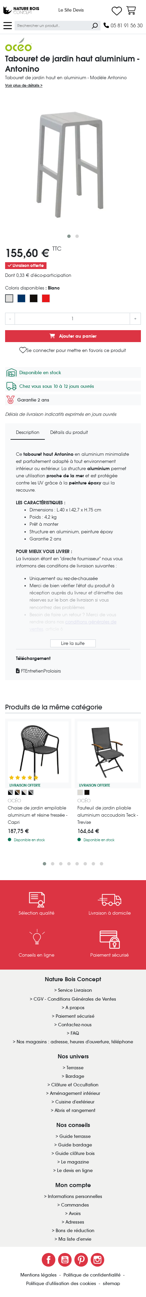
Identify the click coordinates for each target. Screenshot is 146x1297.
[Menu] (7, 25)
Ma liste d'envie (74, 1239)
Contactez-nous (75, 1025)
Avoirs (75, 1213)
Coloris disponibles (32, 288)
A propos (75, 1008)
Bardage (75, 1076)
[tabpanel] (73, 563)
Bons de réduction (75, 1230)
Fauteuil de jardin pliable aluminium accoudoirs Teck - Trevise (107, 815)
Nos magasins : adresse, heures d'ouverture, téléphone (75, 1042)
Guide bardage (75, 1145)
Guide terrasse (75, 1136)
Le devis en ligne (75, 1170)
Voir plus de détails (22, 85)
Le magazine (75, 1162)
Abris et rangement (75, 1110)
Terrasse (75, 1068)
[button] (69, 236)
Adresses (75, 1222)
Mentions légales (39, 1275)
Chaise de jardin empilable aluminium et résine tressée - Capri (37, 815)
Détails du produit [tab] (69, 432)
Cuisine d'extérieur (74, 1102)
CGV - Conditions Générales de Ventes (75, 999)
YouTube (65, 1260)
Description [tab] (27, 432)
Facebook (48, 1260)
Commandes (75, 1205)
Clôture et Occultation (74, 1085)
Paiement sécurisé (75, 1016)
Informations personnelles (75, 1196)
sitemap (111, 1283)
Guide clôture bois (75, 1153)
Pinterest (81, 1260)
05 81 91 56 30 (126, 25)
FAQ (75, 1033)
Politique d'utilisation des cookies (61, 1283)
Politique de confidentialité (92, 1275)
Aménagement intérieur (75, 1093)
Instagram (97, 1260)
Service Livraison (75, 990)
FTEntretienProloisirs (40, 671)
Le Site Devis (71, 10)
